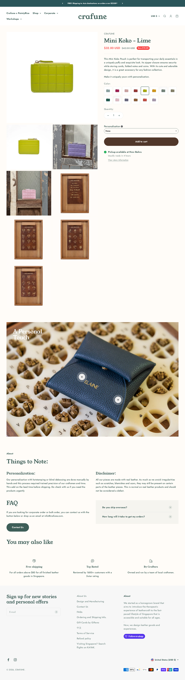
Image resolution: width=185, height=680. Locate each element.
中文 (79, 627)
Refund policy (84, 638)
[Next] (122, 3)
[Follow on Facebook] (8, 660)
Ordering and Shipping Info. (91, 617)
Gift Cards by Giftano (88, 622)
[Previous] (62, 3)
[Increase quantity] (119, 115)
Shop (35, 13)
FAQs (79, 612)
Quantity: (109, 109)
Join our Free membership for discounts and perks (92, 3)
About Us (81, 596)
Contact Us (18, 527)
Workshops (13, 19)
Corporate (49, 13)
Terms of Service (85, 633)
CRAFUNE (109, 33)
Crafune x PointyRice (18, 13)
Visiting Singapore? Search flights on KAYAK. (91, 645)
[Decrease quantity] (108, 115)
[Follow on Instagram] (15, 660)
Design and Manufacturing (90, 601)
